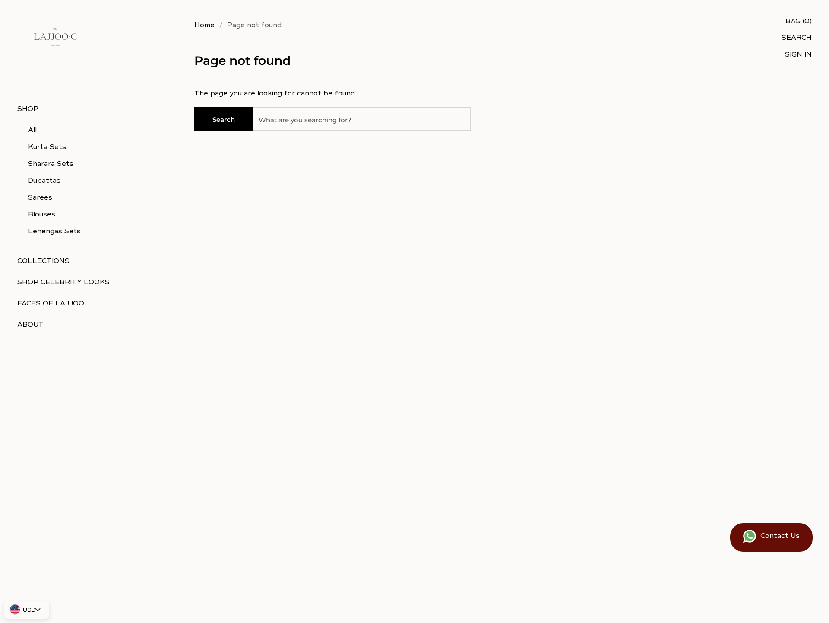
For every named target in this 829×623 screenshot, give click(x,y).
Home (204, 25)
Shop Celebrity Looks (63, 282)
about (30, 324)
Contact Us (780, 536)
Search (223, 119)
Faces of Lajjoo (50, 303)
